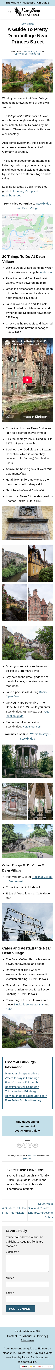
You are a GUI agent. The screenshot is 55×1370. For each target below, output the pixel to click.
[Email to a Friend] (30, 1145)
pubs (9, 1009)
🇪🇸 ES (32, 1367)
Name (10, 1278)
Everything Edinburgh (27, 54)
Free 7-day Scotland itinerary (23, 1100)
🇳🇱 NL (49, 1367)
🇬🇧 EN (24, 1367)
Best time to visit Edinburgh (22, 1086)
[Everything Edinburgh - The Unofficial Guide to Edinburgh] (27, 12)
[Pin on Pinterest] (35, 1145)
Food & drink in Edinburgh (21, 1082)
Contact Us (14, 1336)
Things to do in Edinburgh (21, 1091)
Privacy (41, 1336)
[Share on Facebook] (24, 1145)
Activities (27, 24)
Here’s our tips (31, 726)
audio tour (46, 272)
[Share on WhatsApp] (19, 1145)
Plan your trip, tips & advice (22, 1073)
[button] (4, 12)
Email (10, 1292)
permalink (27, 1159)
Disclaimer (27, 1340)
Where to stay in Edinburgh (22, 1078)
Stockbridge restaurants (29, 1004)
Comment (12, 1251)
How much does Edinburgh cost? (26, 1095)
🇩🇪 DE (41, 1367)
